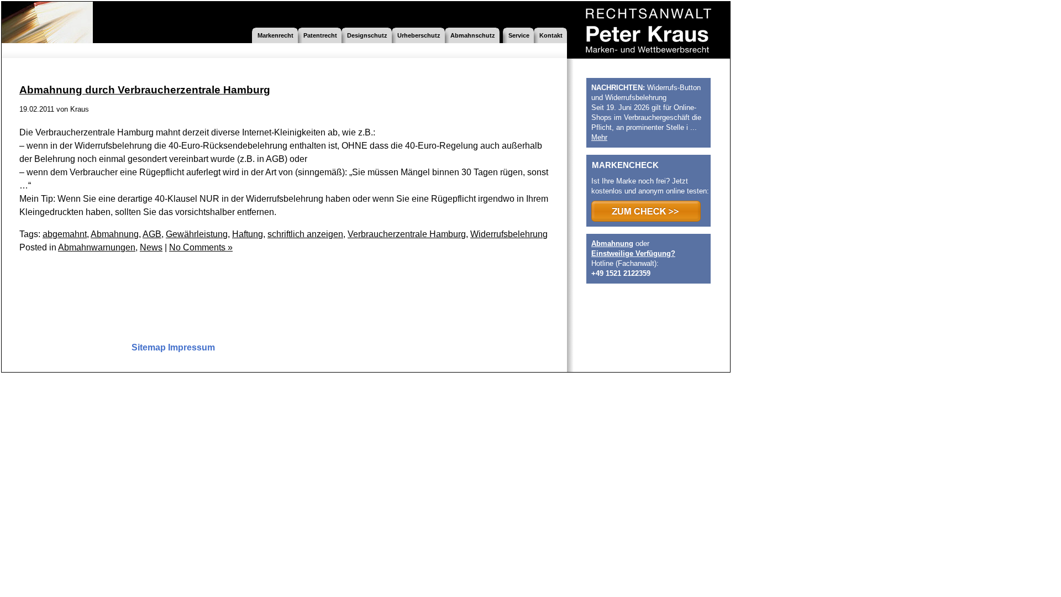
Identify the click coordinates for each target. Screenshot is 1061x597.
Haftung (247, 234)
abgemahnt (65, 234)
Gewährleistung (197, 234)
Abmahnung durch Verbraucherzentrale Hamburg (144, 90)
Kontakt (551, 35)
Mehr (599, 137)
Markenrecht (275, 35)
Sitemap (149, 347)
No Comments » (201, 247)
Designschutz (367, 35)
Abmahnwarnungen (96, 247)
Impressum (191, 347)
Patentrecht (320, 35)
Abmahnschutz (472, 35)
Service (518, 35)
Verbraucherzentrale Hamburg (407, 234)
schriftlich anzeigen (305, 234)
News (151, 247)
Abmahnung (115, 234)
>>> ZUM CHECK (646, 211)
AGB (152, 234)
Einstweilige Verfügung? (633, 253)
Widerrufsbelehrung (509, 234)
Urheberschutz (418, 35)
